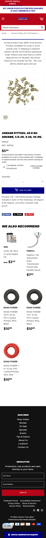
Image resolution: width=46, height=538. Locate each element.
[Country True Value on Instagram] (42, 511)
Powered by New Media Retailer (22, 520)
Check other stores (36, 167)
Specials (23, 430)
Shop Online (23, 419)
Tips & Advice (23, 437)
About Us (23, 440)
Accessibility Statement (30, 501)
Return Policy (15, 506)
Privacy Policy (14, 503)
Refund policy (29, 506)
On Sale (23, 426)
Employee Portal (11, 501)
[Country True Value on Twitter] (34, 511)
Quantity (6, 177)
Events (23, 433)
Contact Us (23, 447)
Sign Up (23, 492)
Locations (23, 444)
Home (4, 33)
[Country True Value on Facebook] (38, 511)
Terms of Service (29, 503)
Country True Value (25, 517)
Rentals (23, 423)
